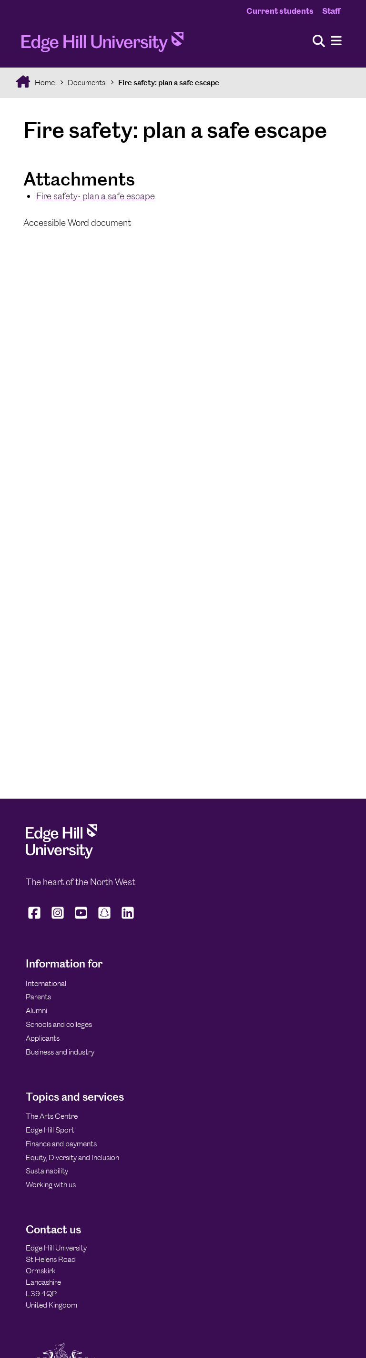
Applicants (43, 1038)
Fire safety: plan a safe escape (168, 82)
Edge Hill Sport (50, 1129)
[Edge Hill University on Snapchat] (104, 918)
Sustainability (47, 1170)
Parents (38, 996)
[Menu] (336, 41)
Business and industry (60, 1051)
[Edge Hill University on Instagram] (58, 918)
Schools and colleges (59, 1024)
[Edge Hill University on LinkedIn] (128, 918)
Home (44, 82)
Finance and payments (61, 1143)
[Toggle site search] (319, 42)
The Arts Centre (52, 1116)
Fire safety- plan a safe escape (95, 196)
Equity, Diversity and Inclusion (72, 1157)
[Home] (102, 45)
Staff (331, 11)
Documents (86, 82)
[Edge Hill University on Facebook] (35, 918)
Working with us (51, 1184)
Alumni (36, 1010)
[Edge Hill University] (61, 855)
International (46, 983)
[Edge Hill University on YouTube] (81, 918)
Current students (280, 11)
